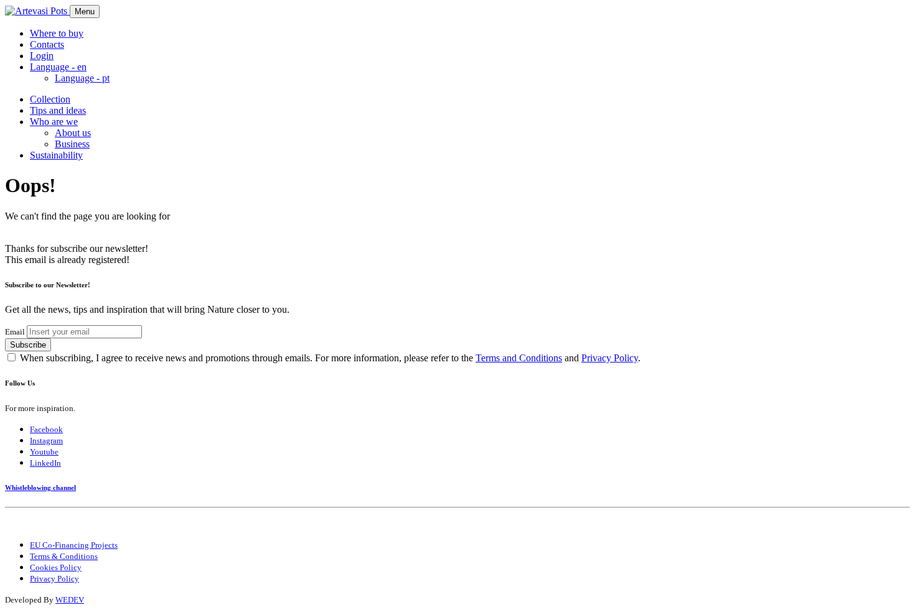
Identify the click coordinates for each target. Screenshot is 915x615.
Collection (50, 99)
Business (72, 144)
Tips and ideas (58, 110)
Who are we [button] (54, 121)
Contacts (47, 44)
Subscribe (28, 344)
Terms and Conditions (519, 358)
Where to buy (56, 33)
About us (73, 132)
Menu (85, 11)
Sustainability (56, 155)
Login (42, 55)
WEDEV (69, 599)
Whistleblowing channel (40, 487)
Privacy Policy (609, 358)
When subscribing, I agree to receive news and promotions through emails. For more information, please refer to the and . (330, 358)
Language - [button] (58, 67)
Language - (82, 78)
